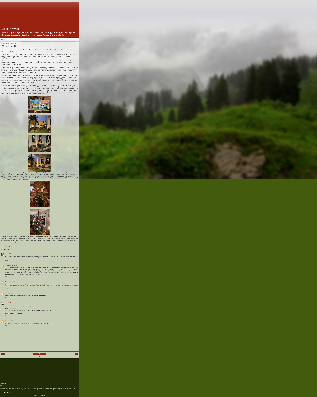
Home (39, 353)
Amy (6, 254)
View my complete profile (6, 392)
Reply (6, 260)
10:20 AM (13, 321)
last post (6, 67)
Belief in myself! (11, 28)
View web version (39, 356)
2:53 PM (14, 265)
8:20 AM (13, 281)
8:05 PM (10, 254)
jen (6, 303)
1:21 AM (9, 303)
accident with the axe (16, 77)
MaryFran (7, 281)
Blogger (43, 395)
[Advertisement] (39, 14)
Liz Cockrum (8, 265)
